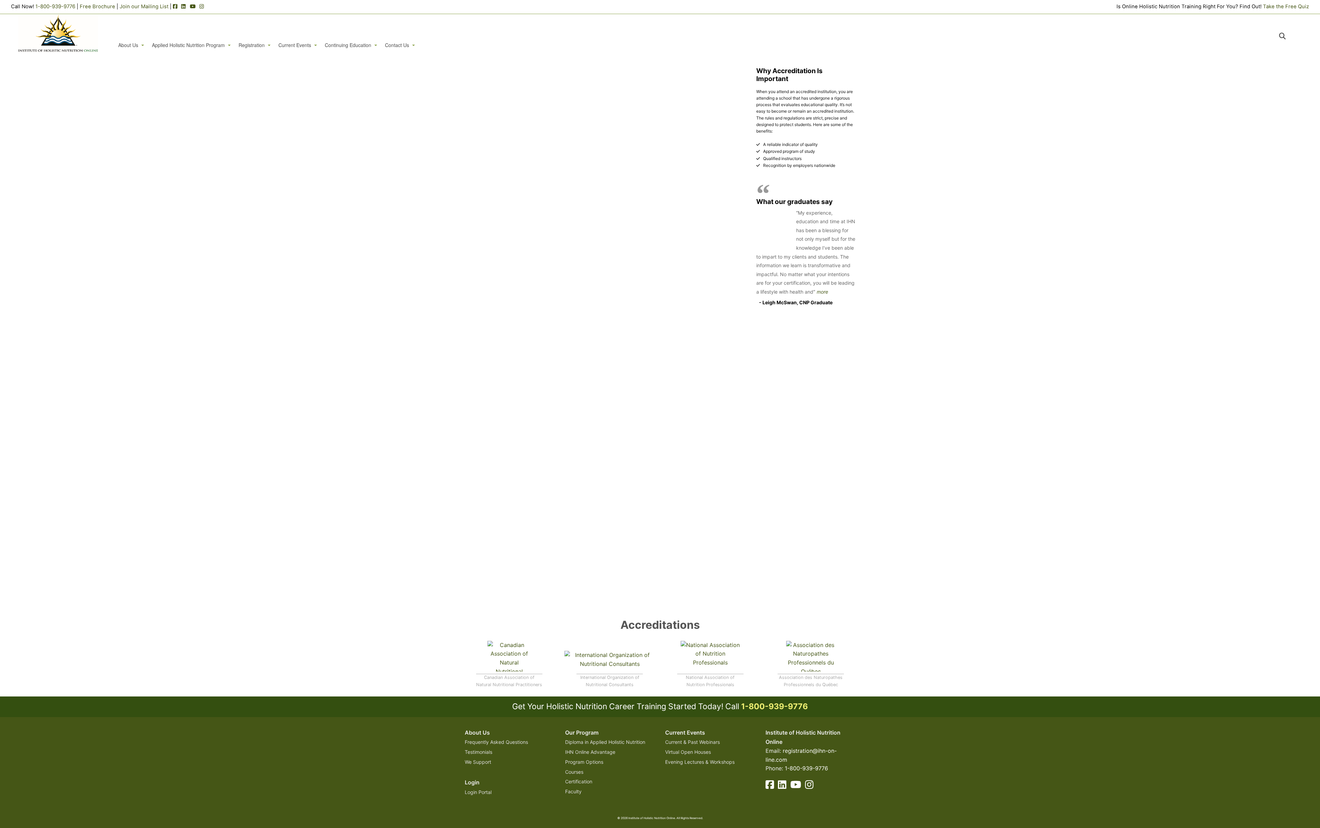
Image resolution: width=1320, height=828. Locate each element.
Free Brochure (97, 6)
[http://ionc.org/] (609, 660)
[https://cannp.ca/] (509, 655)
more (822, 292)
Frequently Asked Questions (496, 742)
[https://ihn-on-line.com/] (58, 33)
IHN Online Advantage (590, 752)
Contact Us (397, 45)
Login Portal (478, 792)
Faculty (573, 791)
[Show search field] (1288, 36)
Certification (578, 781)
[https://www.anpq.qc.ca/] (810, 655)
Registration (252, 45)
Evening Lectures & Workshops (700, 762)
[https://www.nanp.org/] (710, 655)
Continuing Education (348, 45)
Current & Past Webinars (692, 742)
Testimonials (478, 752)
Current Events (294, 45)
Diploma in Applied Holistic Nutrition (605, 742)
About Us (128, 45)
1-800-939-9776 (55, 6)
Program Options (584, 762)
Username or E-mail (551, 81)
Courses (574, 772)
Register (645, 160)
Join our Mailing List (144, 6)
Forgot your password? (605, 180)
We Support (478, 762)
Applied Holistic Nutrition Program (188, 45)
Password (539, 110)
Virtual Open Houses (688, 752)
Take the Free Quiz (1286, 6)
